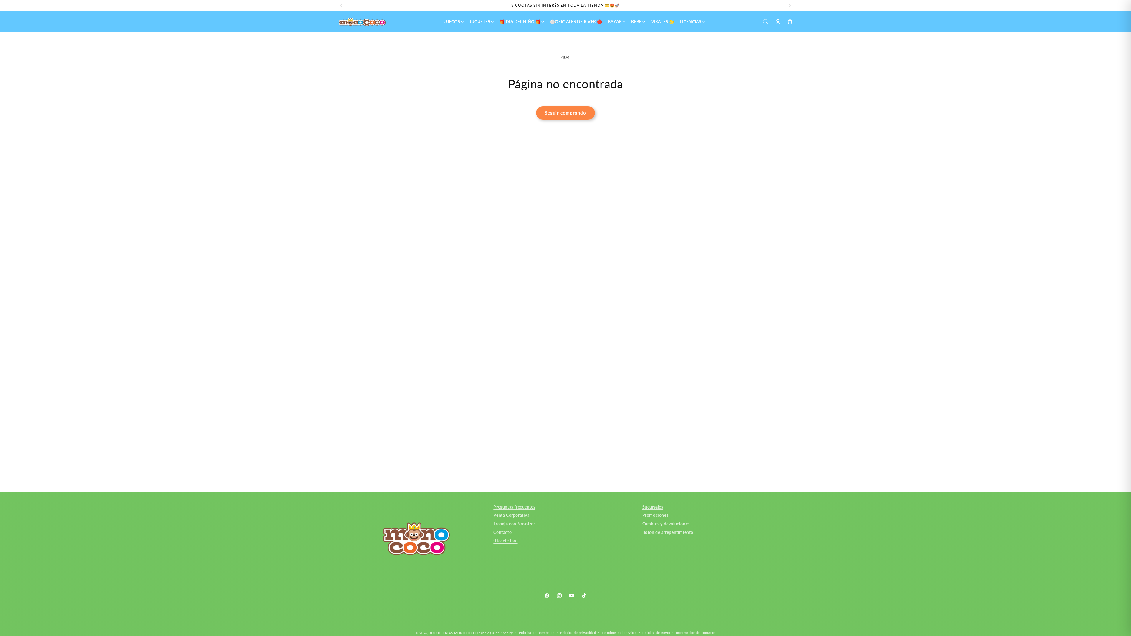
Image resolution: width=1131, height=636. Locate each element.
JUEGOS (452, 21)
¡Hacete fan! (505, 540)
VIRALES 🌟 (662, 21)
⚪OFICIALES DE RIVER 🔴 (576, 21)
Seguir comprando (565, 112)
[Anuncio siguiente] (789, 5)
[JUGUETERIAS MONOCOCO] (362, 22)
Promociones (655, 515)
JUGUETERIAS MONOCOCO (452, 633)
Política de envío (656, 633)
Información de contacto (695, 633)
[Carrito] (789, 21)
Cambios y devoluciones (666, 523)
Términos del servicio (619, 633)
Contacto (502, 532)
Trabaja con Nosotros (514, 523)
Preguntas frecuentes (514, 506)
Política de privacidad (578, 633)
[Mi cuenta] (777, 21)
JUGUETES (479, 21)
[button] (765, 21)
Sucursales (652, 506)
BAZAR (615, 21)
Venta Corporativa (511, 515)
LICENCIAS (691, 21)
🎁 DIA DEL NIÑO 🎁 (520, 21)
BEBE (636, 21)
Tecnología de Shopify (495, 633)
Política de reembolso (537, 633)
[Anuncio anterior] (341, 5)
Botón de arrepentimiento (667, 532)
